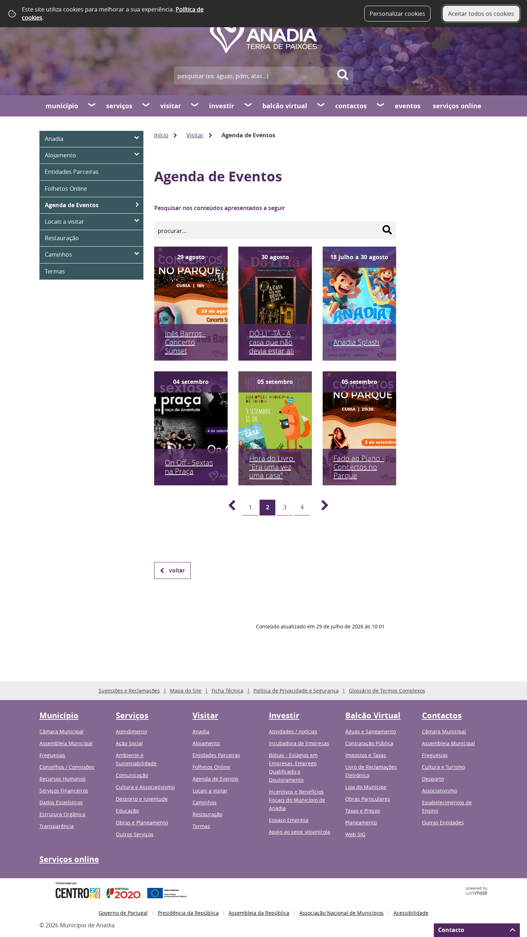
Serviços (119, 105)
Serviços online (457, 105)
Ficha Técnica (227, 690)
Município (62, 105)
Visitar (170, 105)
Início (161, 135)
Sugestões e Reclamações (129, 690)
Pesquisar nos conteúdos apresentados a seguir (219, 208)
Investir (221, 105)
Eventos (408, 105)
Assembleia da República (259, 912)
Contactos (351, 105)
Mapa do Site (185, 690)
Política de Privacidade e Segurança (296, 690)
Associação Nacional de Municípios (341, 912)
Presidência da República (188, 912)
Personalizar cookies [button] (397, 14)
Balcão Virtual (284, 105)
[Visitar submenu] (195, 106)
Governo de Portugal (123, 912)
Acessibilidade (411, 912)
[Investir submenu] (248, 106)
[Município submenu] (92, 106)
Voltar (177, 570)
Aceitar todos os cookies (481, 14)
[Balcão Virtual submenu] (321, 106)
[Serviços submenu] (146, 106)
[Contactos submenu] (381, 106)
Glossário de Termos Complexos (387, 690)
